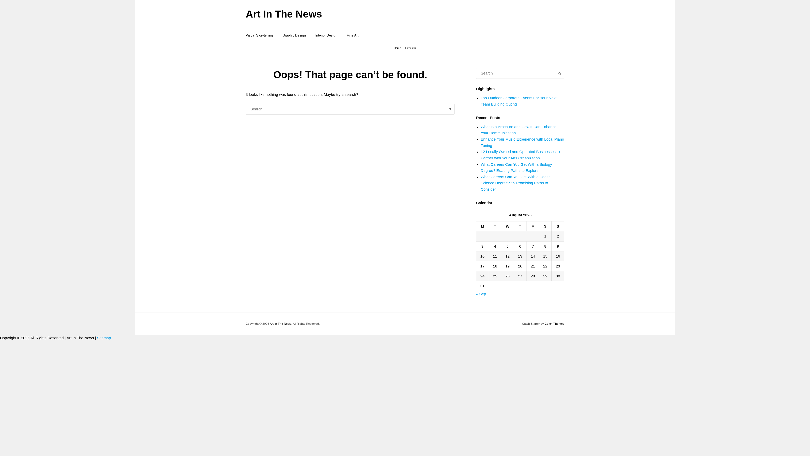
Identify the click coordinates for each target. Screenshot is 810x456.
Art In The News (284, 14)
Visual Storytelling (259, 35)
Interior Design (326, 35)
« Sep (481, 294)
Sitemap (104, 338)
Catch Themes (554, 323)
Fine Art (352, 35)
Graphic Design (294, 35)
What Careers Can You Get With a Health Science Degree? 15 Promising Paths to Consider (516, 183)
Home (397, 48)
